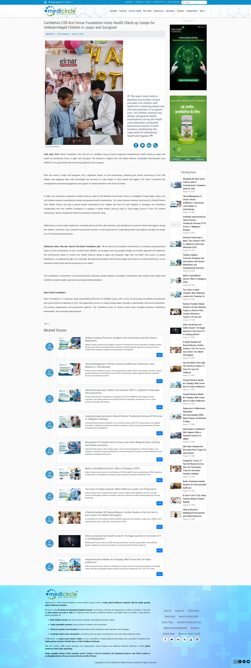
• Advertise (129, 2)
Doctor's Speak (135, 11)
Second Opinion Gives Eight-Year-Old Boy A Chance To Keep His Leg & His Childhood (194, 368)
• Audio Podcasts (173, 2)
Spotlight (113, 11)
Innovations (170, 11)
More (202, 11)
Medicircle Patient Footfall (189, 633)
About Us (168, 610)
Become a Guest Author (188, 616)
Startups (180, 11)
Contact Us (179, 610)
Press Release (63, 34)
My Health (147, 11)
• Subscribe (139, 2)
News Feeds (169, 616)
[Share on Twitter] (142, 145)
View (159, 355)
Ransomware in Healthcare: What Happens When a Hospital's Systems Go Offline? (194, 435)
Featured (123, 11)
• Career (148, 2)
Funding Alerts (192, 11)
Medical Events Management (175, 628)
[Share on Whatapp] (156, 145)
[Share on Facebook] (136, 145)
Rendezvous (159, 11)
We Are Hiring (193, 610)
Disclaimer (194, 628)
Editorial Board (168, 633)
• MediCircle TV (159, 2)
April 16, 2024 (78, 34)
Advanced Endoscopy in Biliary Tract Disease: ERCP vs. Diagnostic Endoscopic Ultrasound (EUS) (194, 243)
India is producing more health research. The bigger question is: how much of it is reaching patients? (194, 330)
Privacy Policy (167, 622)
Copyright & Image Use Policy (188, 622)
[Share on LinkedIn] (149, 145)
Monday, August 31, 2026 (59, 2)
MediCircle (50, 34)
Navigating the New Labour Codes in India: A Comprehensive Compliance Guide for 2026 (194, 185)
